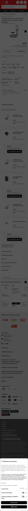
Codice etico (9, 485)
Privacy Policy (3, 485)
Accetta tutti (14, 502)
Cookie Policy (3, 483)
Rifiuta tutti (14, 507)
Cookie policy (14, 485)
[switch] (22, 493)
